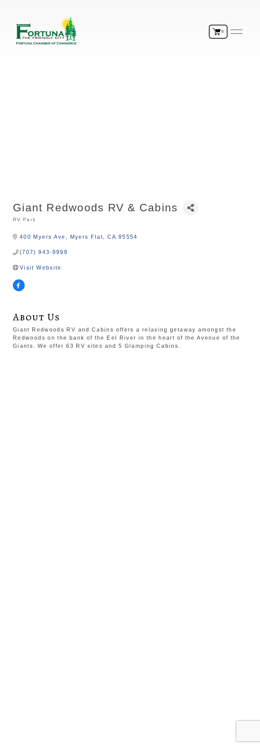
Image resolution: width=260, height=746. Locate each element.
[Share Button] (190, 207)
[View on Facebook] (19, 289)
